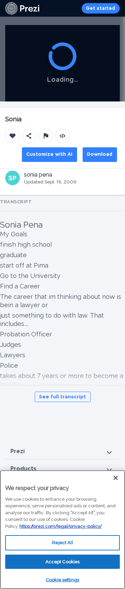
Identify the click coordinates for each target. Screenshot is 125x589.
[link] (22, 8)
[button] (62, 451)
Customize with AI (49, 154)
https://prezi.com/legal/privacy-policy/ (60, 526)
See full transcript (62, 396)
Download (99, 154)
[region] (62, 529)
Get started (100, 8)
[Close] (115, 477)
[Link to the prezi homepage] (22, 8)
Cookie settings (62, 579)
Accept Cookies (62, 561)
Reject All (62, 542)
